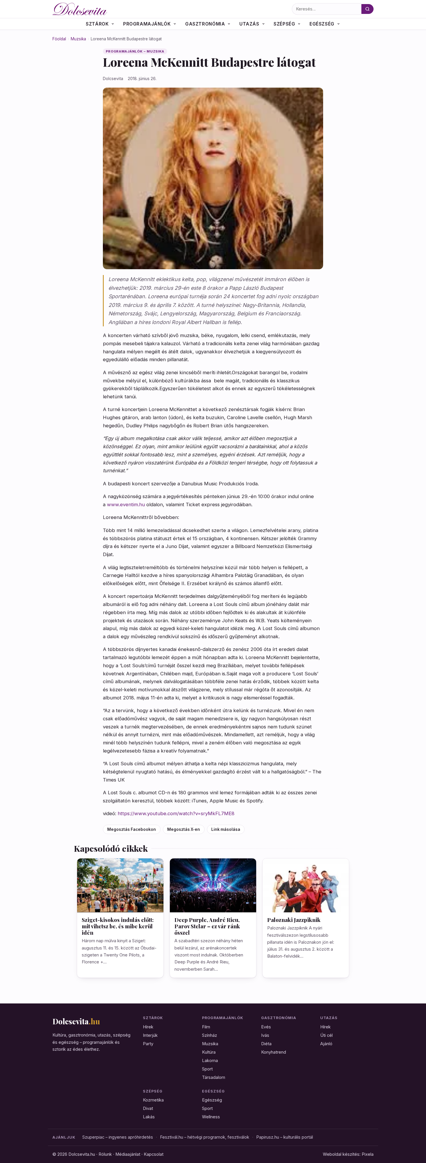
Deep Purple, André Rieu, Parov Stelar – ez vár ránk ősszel (207, 926)
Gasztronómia (205, 24)
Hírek (148, 1027)
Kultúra (209, 1052)
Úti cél (326, 1035)
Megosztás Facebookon (131, 829)
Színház (209, 1035)
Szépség (284, 24)
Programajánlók (147, 24)
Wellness (211, 1116)
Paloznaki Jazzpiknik (294, 919)
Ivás (265, 1035)
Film (206, 1027)
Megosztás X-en (183, 829)
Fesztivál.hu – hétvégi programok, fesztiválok (204, 1137)
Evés (266, 1027)
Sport (207, 1069)
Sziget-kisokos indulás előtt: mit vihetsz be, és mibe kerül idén (118, 926)
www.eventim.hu (126, 504)
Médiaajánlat (127, 1154)
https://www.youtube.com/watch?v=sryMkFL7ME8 (176, 813)
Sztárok (97, 24)
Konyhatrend (273, 1052)
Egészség (322, 24)
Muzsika (78, 39)
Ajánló (326, 1043)
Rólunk (105, 1154)
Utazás (249, 24)
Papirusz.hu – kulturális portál (284, 1137)
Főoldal (59, 39)
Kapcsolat (153, 1154)
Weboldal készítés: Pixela (348, 1154)
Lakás (149, 1116)
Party (148, 1043)
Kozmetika (153, 1100)
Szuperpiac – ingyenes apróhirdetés (117, 1137)
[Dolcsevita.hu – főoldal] (170, 9)
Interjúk (150, 1035)
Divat (148, 1108)
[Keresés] (367, 9)
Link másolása (225, 829)
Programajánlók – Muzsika (135, 51)
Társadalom (213, 1077)
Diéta (266, 1043)
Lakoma (210, 1060)
